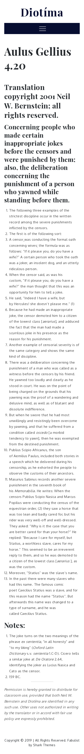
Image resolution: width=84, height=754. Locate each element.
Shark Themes (44, 745)
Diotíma (42, 12)
